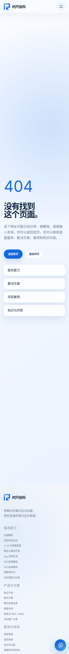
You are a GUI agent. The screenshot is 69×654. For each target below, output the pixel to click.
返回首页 (13, 253)
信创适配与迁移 (12, 577)
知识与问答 (15, 310)
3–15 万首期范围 (12, 545)
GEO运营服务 (11, 567)
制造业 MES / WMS (14, 614)
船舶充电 (8, 608)
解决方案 (14, 283)
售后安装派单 (11, 603)
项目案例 (14, 297)
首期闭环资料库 (12, 650)
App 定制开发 (11, 556)
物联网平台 (9, 572)
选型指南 (8, 639)
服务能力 (14, 270)
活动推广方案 (11, 619)
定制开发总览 (11, 540)
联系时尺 (34, 253)
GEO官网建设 (11, 561)
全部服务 (8, 535)
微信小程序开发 (12, 551)
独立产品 (8, 592)
